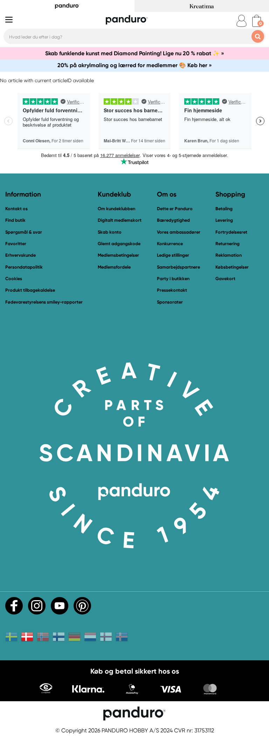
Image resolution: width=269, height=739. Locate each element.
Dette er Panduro (175, 208)
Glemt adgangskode (119, 243)
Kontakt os (16, 208)
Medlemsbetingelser (118, 255)
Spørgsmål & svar (23, 232)
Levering (224, 220)
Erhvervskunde (20, 255)
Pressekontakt (172, 290)
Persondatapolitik (24, 267)
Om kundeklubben (116, 208)
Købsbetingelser (232, 267)
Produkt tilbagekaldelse (30, 290)
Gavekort (225, 278)
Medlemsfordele (114, 267)
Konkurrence (170, 243)
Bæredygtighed (173, 220)
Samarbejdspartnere (178, 267)
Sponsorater (170, 302)
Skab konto (110, 232)
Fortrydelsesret (231, 232)
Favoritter (15, 243)
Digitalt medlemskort (120, 220)
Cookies (13, 278)
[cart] (256, 21)
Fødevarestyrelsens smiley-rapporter (44, 302)
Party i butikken (173, 278)
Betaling (224, 208)
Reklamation (228, 255)
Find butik (15, 220)
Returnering (227, 243)
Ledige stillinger (173, 255)
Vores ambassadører (178, 232)
